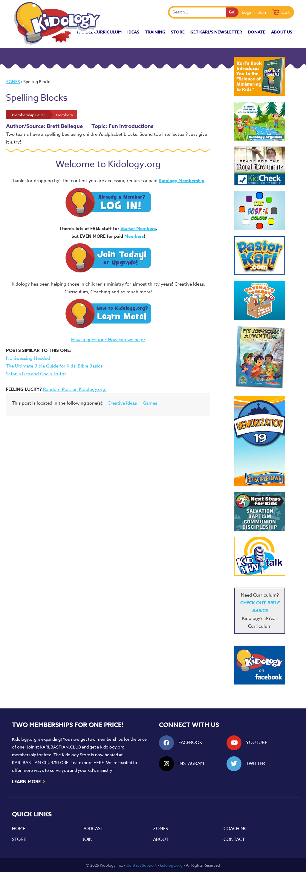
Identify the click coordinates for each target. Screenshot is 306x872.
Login (247, 12)
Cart (285, 12)
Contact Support (141, 865)
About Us (281, 32)
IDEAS (133, 32)
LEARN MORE (29, 781)
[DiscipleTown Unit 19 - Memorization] (259, 441)
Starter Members (138, 228)
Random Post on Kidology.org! (75, 389)
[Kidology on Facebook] (259, 665)
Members (134, 236)
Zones (13, 81)
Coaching (235, 828)
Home (18, 828)
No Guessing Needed (28, 358)
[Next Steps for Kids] (259, 511)
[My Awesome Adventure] (259, 358)
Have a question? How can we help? (108, 339)
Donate (256, 32)
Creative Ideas (122, 403)
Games (150, 403)
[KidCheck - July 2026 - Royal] (259, 166)
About (161, 839)
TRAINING (155, 32)
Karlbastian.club (60, 747)
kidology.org (171, 865)
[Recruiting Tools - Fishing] (259, 121)
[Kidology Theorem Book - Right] (259, 76)
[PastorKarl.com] (259, 255)
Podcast (92, 828)
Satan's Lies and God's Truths (36, 374)
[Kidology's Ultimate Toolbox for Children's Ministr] (259, 300)
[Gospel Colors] (259, 210)
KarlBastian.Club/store (40, 762)
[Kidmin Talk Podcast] (259, 556)
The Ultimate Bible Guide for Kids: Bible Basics (54, 366)
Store (178, 32)
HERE (99, 762)
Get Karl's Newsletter (216, 32)
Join (262, 12)
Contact (234, 839)
